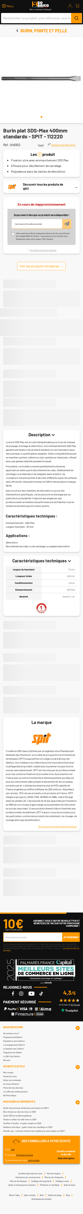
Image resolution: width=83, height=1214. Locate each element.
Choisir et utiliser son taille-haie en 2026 (19, 1119)
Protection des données (13, 1088)
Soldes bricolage (55, 1195)
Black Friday (14, 1195)
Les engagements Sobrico (14, 1045)
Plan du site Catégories (53, 1177)
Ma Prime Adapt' (9, 1095)
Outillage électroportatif (41, 1181)
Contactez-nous (10, 1076)
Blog (68, 1195)
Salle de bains (69, 1185)
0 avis (41, 145)
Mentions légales (54, 1173)
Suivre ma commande (12, 1080)
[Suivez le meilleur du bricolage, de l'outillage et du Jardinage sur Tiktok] (41, 993)
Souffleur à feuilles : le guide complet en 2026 (22, 1123)
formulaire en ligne (24, 1155)
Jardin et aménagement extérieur (22, 1185)
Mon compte (8, 1072)
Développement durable (41, 1199)
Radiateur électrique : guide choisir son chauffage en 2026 (27, 1127)
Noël (42, 1195)
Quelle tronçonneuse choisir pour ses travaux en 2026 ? (26, 1108)
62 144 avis (75, 1005)
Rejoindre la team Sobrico (14, 1041)
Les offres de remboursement (15, 1091)
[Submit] (76, 18)
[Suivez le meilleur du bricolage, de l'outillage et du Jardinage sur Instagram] (21, 993)
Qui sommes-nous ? (11, 1033)
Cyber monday (30, 1195)
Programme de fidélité (12, 1052)
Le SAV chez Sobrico (11, 1056)
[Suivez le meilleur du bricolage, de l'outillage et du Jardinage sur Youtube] (31, 993)
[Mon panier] (78, 6)
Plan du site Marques (18, 1181)
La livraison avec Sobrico (13, 1049)
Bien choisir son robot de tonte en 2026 (19, 1112)
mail (13, 1149)
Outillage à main (62, 1181)
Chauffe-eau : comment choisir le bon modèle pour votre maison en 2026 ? (34, 1131)
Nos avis (6, 1060)
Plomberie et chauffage (50, 1185)
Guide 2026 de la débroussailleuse (17, 1115)
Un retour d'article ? (11, 1084)
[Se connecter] (70, 6)
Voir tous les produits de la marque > (57, 826)
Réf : (6, 145)
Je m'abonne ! (71, 937)
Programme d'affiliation (12, 1037)
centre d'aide (33, 1160)
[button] (8, 6)
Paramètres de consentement (28, 1177)
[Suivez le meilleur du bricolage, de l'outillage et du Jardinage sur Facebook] (13, 993)
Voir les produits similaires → (41, 266)
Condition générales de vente (30, 1173)
